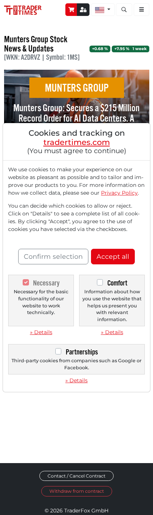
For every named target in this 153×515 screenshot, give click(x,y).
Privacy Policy (119, 192)
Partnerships (82, 352)
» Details (41, 332)
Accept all (113, 256)
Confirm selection (53, 256)
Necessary (46, 283)
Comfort (117, 283)
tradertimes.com (76, 142)
